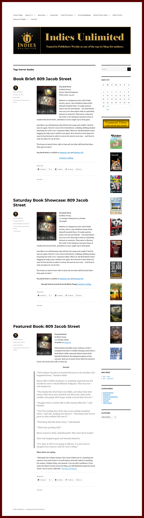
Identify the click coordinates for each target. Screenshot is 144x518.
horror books (17, 100)
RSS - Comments (108, 378)
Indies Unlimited (18, 509)
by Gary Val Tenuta (69, 469)
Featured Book (18, 345)
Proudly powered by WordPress (35, 509)
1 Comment (17, 231)
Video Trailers (107, 403)
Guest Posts (106, 399)
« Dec (107, 109)
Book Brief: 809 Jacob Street (42, 78)
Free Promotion (67, 15)
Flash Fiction (117, 15)
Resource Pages (19, 19)
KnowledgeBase (84, 15)
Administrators (18, 92)
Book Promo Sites (101, 15)
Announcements (108, 393)
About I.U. (29, 15)
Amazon (67, 342)
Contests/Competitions (110, 397)
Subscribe (54, 15)
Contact (34, 19)
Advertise (41, 15)
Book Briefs (106, 395)
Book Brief (16, 97)
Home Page (18, 15)
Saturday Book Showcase (21, 223)
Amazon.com (65, 152)
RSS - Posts (106, 376)
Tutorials (106, 401)
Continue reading (66, 158)
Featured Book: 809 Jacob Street (46, 326)
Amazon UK (78, 152)
